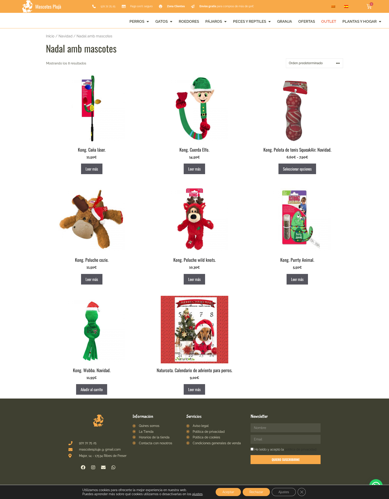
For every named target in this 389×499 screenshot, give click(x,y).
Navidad (65, 36)
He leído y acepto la (285, 449)
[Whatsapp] (113, 467)
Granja (284, 21)
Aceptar (228, 492)
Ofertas (306, 21)
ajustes (197, 494)
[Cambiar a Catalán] (333, 6)
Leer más (92, 169)
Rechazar (256, 492)
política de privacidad (301, 449)
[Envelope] (103, 467)
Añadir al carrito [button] (92, 389)
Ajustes (283, 492)
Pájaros (213, 21)
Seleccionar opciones (297, 169)
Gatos (161, 21)
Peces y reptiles (249, 21)
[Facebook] (83, 467)
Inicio (50, 36)
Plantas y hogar (359, 21)
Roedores (189, 21)
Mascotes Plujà (48, 6)
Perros (136, 21)
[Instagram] (93, 467)
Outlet (328, 21)
